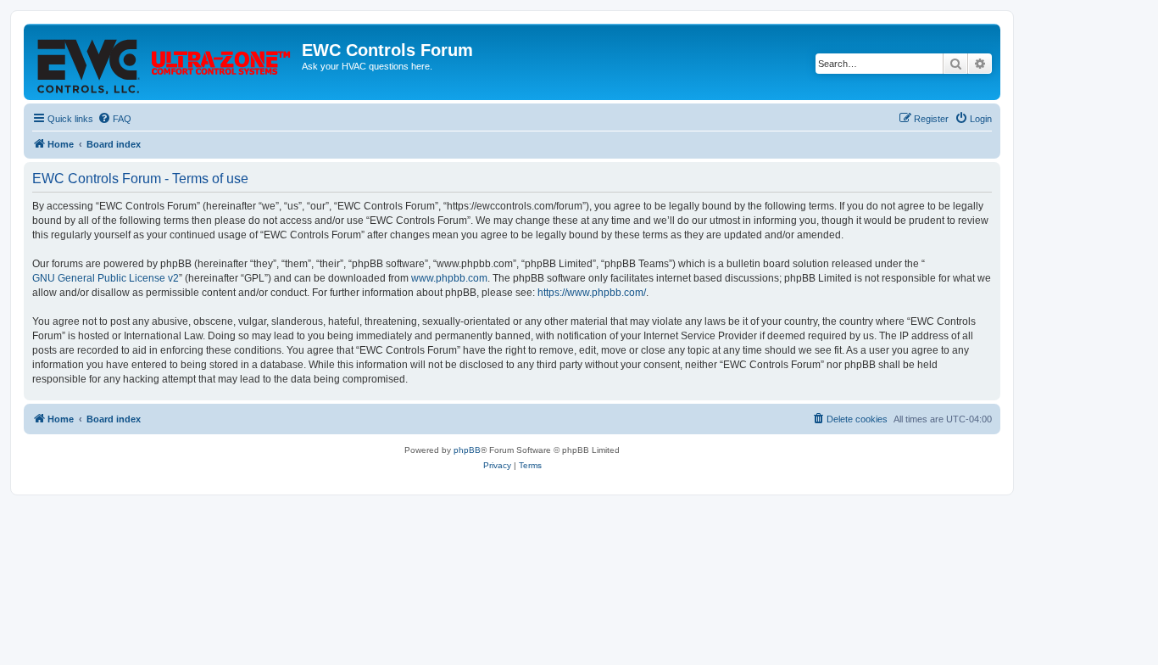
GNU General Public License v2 (105, 278)
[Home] (165, 62)
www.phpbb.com (449, 278)
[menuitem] (114, 119)
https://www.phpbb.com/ (591, 293)
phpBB (467, 450)
